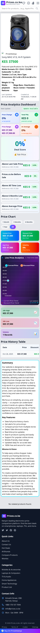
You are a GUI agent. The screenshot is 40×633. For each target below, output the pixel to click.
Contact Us (6, 544)
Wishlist (5, 558)
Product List (7, 587)
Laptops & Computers (11, 573)
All (13, 227)
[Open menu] (38, 3)
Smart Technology (9, 583)
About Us (6, 541)
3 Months (17, 222)
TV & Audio (6, 576)
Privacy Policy (4, 628)
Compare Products (10, 555)
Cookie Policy (25, 628)
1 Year (5, 227)
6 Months (28, 222)
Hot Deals (6, 548)
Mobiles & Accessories (11, 569)
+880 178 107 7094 (13, 605)
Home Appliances (9, 580)
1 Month (6, 222)
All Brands (6, 551)
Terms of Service (14, 628)
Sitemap (35, 627)
